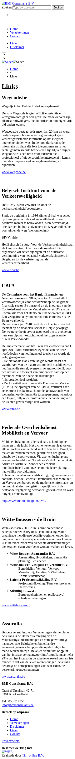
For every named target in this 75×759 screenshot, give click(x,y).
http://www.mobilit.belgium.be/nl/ (24, 500)
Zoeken (7, 7)
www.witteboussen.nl (16, 605)
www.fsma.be (11, 409)
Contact (15, 36)
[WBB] (7, 751)
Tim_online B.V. (33, 755)
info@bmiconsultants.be (18, 705)
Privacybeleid (11, 741)
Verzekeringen (19, 32)
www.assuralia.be (13, 676)
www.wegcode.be (14, 172)
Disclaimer (17, 47)
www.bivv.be (10, 270)
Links (14, 43)
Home (14, 29)
